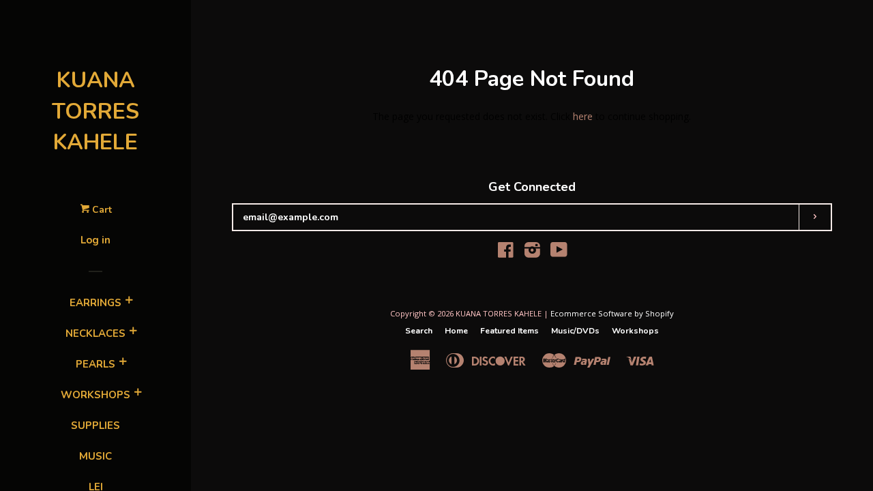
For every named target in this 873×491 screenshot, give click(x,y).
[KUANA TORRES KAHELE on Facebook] (505, 252)
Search (418, 330)
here (583, 116)
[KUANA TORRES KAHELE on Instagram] (532, 252)
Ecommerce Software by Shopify (612, 313)
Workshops (635, 330)
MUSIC (95, 456)
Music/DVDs (575, 330)
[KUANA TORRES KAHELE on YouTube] (558, 252)
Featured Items (509, 330)
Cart (100, 209)
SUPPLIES (95, 425)
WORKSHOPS (95, 395)
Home (456, 330)
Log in (95, 240)
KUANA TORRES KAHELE (95, 111)
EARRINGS (95, 303)
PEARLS (95, 364)
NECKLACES (95, 333)
